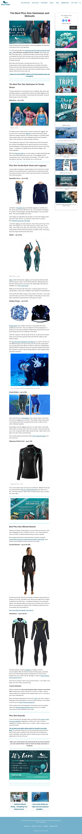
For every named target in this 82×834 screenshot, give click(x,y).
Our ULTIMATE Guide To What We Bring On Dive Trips (66, 156)
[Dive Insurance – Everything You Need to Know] (66, 181)
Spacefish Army (21, 208)
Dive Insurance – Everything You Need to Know (66, 189)
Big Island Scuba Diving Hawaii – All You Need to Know (66, 205)
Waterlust (28, 133)
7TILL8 (36, 698)
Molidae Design (13, 326)
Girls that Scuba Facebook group (24, 707)
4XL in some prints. (23, 285)
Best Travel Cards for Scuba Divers (66, 140)
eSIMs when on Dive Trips (66, 172)
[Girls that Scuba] (5, 3)
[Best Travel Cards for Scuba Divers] (66, 133)
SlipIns (11, 280)
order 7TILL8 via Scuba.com (27, 702)
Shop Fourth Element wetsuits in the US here (21, 610)
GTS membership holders (39, 436)
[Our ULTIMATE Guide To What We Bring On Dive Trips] (66, 149)
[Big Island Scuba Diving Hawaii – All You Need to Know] (66, 197)
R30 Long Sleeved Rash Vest (29, 489)
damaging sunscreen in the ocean (21, 220)
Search (73, 27)
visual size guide (19, 153)
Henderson (28, 670)
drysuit (43, 719)
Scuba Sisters (25, 418)
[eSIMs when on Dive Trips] (66, 165)
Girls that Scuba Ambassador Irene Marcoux (24, 342)
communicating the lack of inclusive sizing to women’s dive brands (26, 539)
